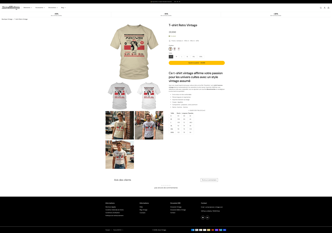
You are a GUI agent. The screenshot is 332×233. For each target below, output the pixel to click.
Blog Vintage (143, 210)
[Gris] (174, 49)
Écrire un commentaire (209, 180)
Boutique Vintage (7, 19)
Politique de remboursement (114, 215)
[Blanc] (178, 49)
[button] (197, 63)
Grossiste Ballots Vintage (178, 210)
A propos (142, 213)
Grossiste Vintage (175, 207)
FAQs (141, 207)
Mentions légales (110, 207)
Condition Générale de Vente (114, 210)
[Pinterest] (203, 217)
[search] (321, 7)
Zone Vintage (162, 230)
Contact (172, 213)
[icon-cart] (328, 7)
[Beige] (170, 49)
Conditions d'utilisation (112, 213)
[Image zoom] (134, 52)
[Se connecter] (324, 8)
